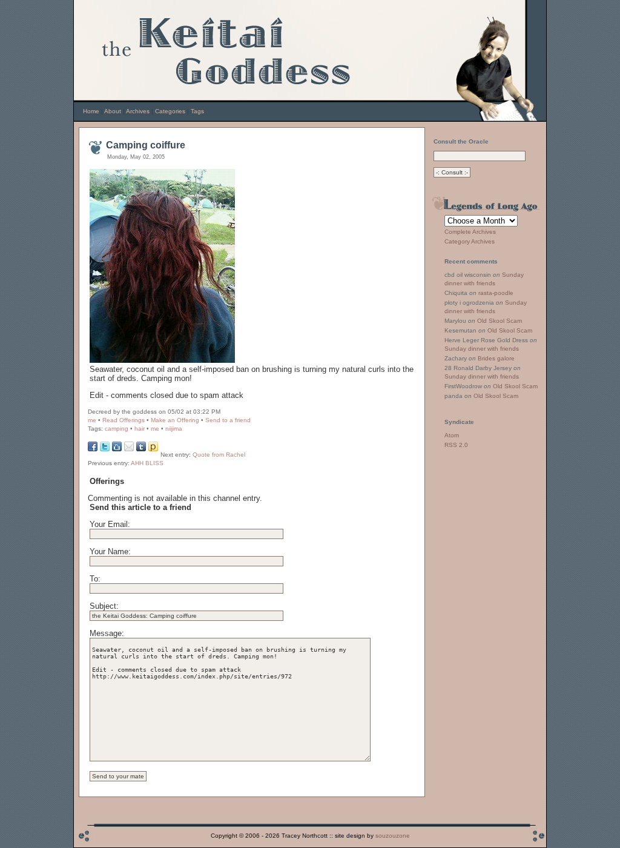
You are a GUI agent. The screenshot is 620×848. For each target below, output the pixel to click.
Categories (170, 111)
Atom (451, 435)
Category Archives (469, 241)
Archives (138, 111)
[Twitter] (105, 448)
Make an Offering (175, 420)
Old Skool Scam (499, 320)
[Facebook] (92, 448)
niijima (173, 428)
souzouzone (392, 835)
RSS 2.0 (456, 445)
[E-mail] (129, 448)
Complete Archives (470, 231)
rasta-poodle (495, 293)
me (92, 420)
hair (139, 428)
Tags (197, 111)
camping (116, 428)
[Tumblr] (141, 448)
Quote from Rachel (219, 454)
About (112, 111)
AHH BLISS (147, 463)
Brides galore (496, 358)
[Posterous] (153, 448)
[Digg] (117, 448)
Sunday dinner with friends (481, 348)
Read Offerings (123, 420)
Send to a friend (228, 420)
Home (91, 111)
